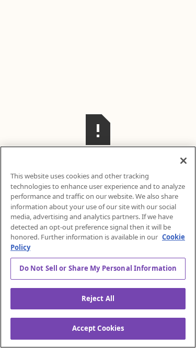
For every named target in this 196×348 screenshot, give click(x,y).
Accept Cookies (98, 328)
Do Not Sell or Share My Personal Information (98, 268)
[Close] (183, 160)
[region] (98, 247)
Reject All (98, 298)
